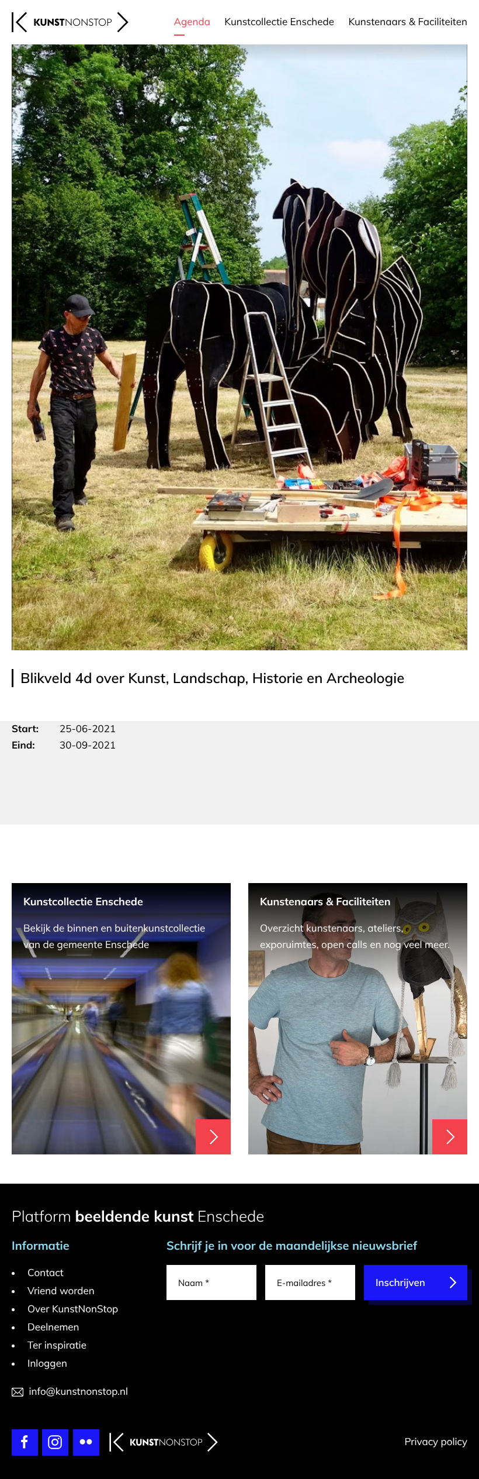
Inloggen (47, 1363)
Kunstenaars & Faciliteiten (407, 22)
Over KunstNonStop (72, 1309)
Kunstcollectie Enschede (279, 22)
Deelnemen (53, 1327)
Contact (45, 1273)
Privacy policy (435, 1442)
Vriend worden (61, 1291)
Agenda (192, 22)
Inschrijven (400, 1283)
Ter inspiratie (56, 1345)
